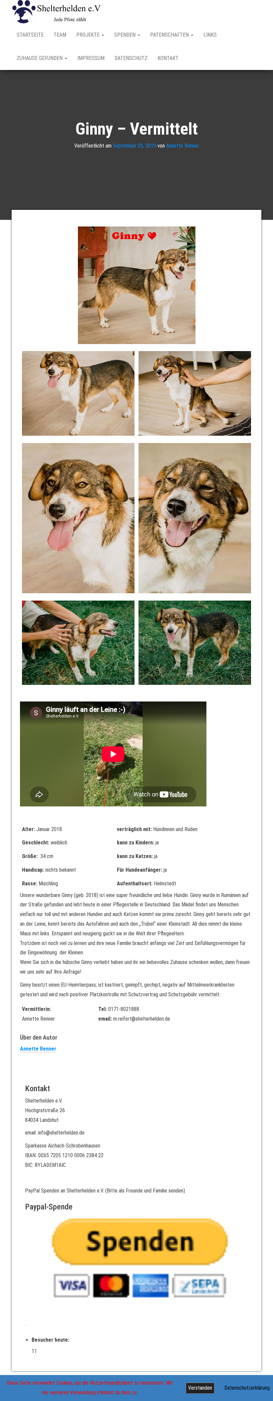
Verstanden (200, 1388)
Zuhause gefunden (40, 58)
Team (60, 35)
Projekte (88, 35)
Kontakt (167, 58)
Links (210, 35)
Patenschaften (170, 35)
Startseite (30, 35)
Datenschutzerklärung (247, 1388)
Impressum (91, 58)
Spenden (125, 35)
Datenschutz (131, 58)
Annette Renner (182, 146)
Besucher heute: (51, 1340)
